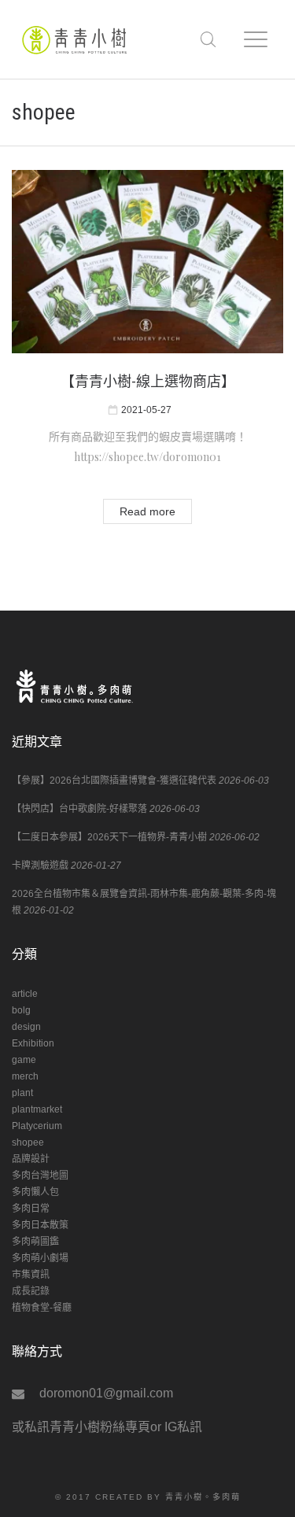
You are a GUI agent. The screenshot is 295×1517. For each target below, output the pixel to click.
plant (22, 1092)
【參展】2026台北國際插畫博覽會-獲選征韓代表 (114, 780)
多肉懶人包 (35, 1192)
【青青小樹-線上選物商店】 (148, 381)
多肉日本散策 (40, 1225)
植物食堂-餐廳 (42, 1307)
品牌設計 (31, 1159)
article (25, 993)
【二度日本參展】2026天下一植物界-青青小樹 (109, 837)
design (26, 1026)
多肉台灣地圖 (40, 1175)
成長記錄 (31, 1291)
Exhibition (33, 1043)
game (24, 1059)
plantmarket (37, 1109)
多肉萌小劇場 (40, 1258)
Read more (147, 511)
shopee (28, 1142)
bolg (21, 1010)
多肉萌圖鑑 (35, 1241)
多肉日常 (31, 1208)
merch (25, 1076)
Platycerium (37, 1125)
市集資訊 (31, 1274)
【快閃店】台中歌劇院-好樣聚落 (79, 808)
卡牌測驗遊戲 (40, 865)
